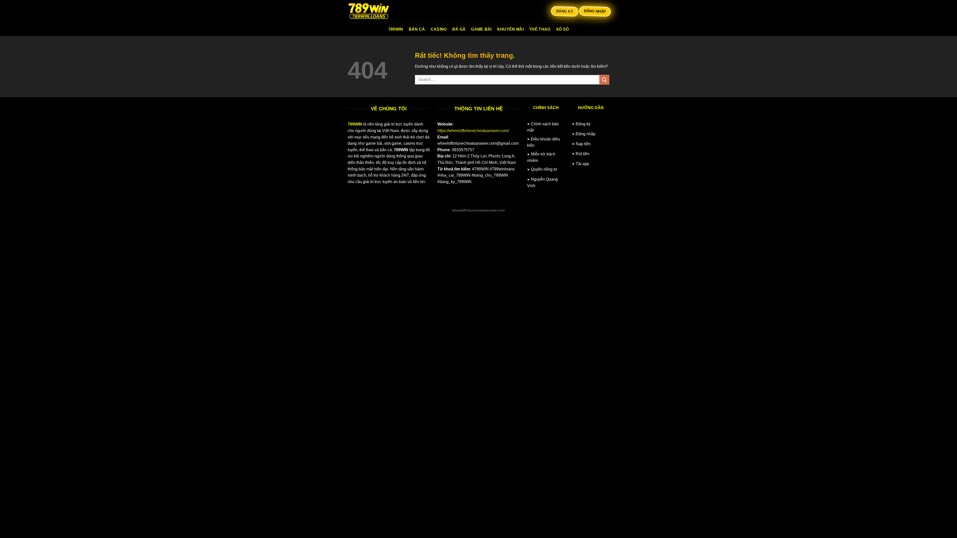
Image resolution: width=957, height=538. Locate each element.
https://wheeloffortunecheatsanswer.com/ (473, 131)
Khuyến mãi (510, 29)
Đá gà (459, 29)
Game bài (481, 29)
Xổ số (562, 29)
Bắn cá (417, 29)
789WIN (395, 29)
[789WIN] (373, 11)
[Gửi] (604, 79)
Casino (439, 29)
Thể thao (540, 29)
